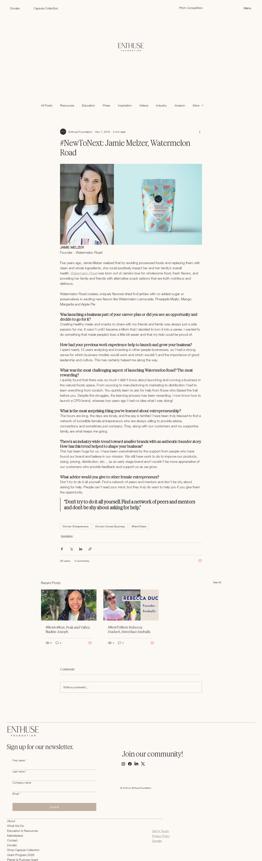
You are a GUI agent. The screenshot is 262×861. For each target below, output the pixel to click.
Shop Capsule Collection (23, 850)
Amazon (179, 105)
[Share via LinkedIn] (80, 549)
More (196, 105)
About (11, 821)
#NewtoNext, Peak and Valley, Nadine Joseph (68, 629)
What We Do (15, 825)
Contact (12, 840)
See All (217, 582)
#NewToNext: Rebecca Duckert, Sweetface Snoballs (129, 629)
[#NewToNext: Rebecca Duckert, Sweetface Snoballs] (131, 605)
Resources (67, 105)
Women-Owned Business (110, 526)
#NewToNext (139, 526)
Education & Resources (22, 830)
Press (106, 105)
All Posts (46, 105)
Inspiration (125, 105)
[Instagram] (123, 764)
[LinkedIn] (136, 764)
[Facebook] (130, 764)
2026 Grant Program (20, 855)
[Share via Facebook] (62, 549)
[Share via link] (90, 549)
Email (16, 793)
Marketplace (15, 835)
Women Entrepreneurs (76, 526)
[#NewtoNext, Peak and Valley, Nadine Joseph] (68, 605)
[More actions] (199, 131)
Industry (161, 105)
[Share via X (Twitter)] (71, 549)
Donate (12, 845)
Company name (21, 782)
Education (88, 105)
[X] (143, 764)
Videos (143, 105)
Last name (19, 771)
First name (19, 760)
